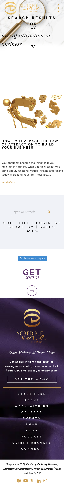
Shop (32, 424)
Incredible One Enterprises (17, 468)
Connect (32, 449)
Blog (32, 430)
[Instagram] (45, 481)
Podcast (32, 436)
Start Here (32, 394)
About (32, 400)
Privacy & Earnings (42, 468)
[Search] (49, 212)
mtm (33, 230)
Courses (32, 412)
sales (48, 226)
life (24, 222)
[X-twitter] (32, 481)
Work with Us (32, 406)
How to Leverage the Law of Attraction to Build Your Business (30, 144)
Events (32, 418)
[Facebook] (19, 481)
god (8, 222)
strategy (21, 226)
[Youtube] (25, 481)
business (48, 222)
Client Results (32, 442)
